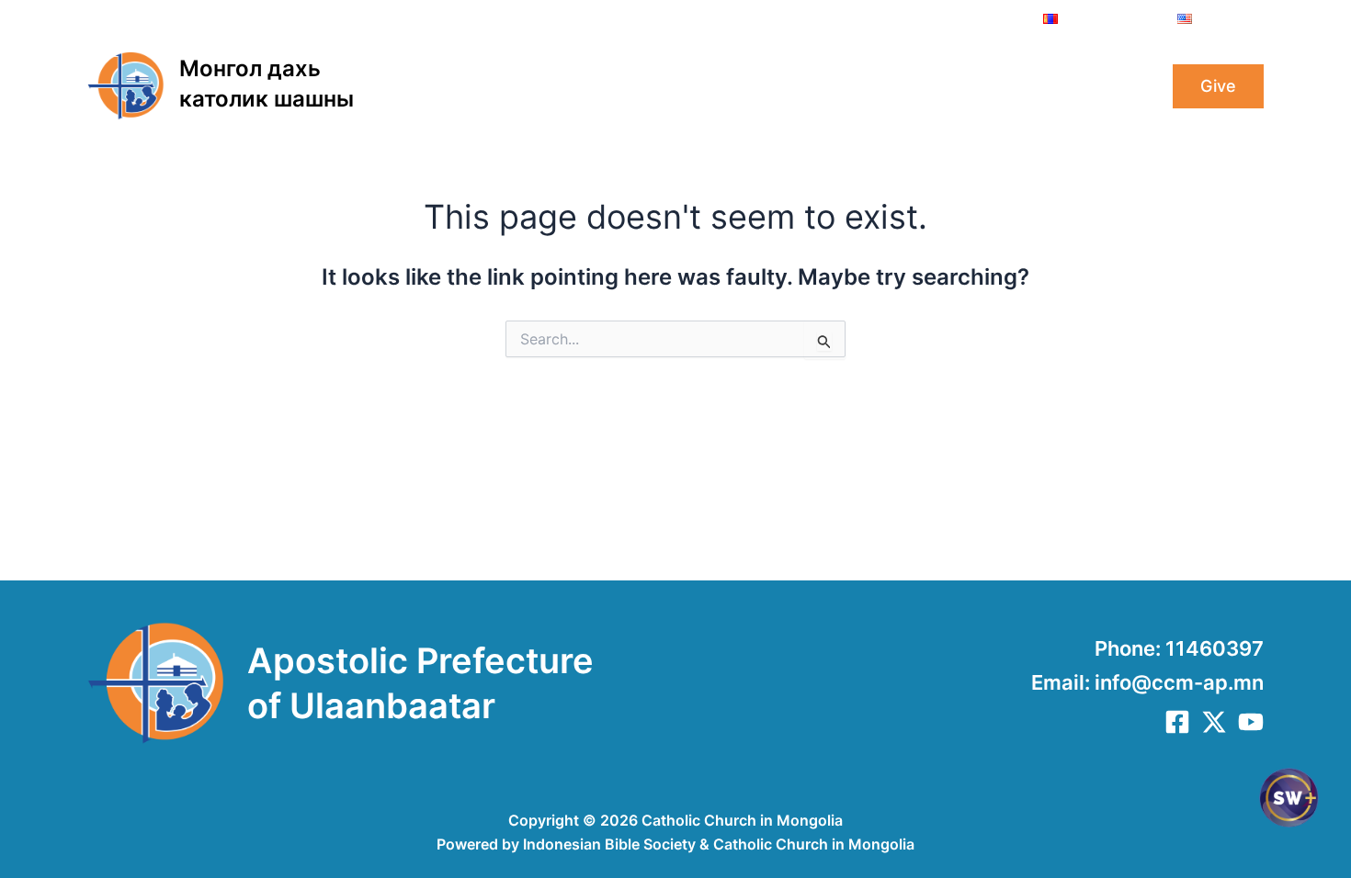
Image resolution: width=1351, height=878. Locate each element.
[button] (535, 86)
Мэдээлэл (806, 86)
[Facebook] (1177, 722)
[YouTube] (1251, 722)
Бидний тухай (476, 86)
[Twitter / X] (1214, 722)
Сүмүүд (977, 86)
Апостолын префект (647, 86)
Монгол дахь (250, 68)
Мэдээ (897, 86)
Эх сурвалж (1078, 86)
